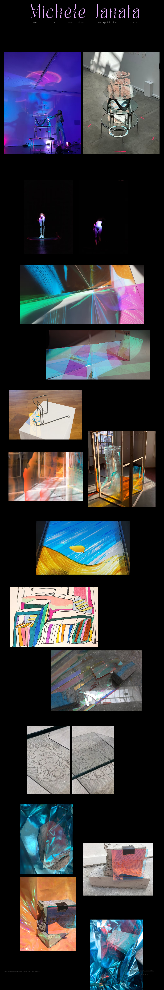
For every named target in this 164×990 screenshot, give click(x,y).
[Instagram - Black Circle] (149, 962)
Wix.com (37, 971)
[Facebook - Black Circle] (157, 962)
